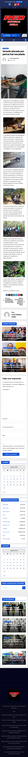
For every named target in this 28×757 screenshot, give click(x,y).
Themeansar (14, 708)
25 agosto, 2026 (9, 611)
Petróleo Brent (6, 521)
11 (7, 479)
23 (23, 482)
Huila (11, 363)
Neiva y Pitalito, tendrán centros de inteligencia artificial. (13, 367)
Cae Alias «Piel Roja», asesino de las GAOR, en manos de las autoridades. (14, 726)
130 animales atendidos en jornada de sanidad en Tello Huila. (14, 715)
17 (4, 482)
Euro (4, 515)
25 (7, 485)
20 (14, 482)
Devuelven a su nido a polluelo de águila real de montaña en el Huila (13, 641)
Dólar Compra (6, 511)
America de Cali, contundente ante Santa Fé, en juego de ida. (14, 721)
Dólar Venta (5, 508)
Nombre (5, 418)
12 (10, 479)
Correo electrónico (8, 427)
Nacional (12, 332)
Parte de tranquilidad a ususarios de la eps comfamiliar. (9, 300)
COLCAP (5, 518)
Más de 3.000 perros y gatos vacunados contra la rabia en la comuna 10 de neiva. (14, 742)
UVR (4, 535)
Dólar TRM (5, 504)
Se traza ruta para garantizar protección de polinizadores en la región (14, 752)
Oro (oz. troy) (6, 532)
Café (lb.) (5, 528)
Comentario (6, 389)
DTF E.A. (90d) (6, 538)
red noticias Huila (14, 58)
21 (17, 482)
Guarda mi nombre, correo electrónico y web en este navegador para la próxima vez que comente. (14, 448)
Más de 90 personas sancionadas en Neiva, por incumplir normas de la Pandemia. (14, 747)
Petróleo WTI (6, 525)
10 (4, 479)
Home (14, 711)
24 (4, 485)
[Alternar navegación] (13, 40)
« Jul (4, 492)
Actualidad (5, 48)
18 (7, 482)
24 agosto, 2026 (9, 627)
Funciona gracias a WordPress (10, 706)
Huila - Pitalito (7, 621)
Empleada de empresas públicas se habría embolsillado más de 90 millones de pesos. (14, 736)
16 (23, 479)
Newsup (22, 706)
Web (4, 435)
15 (20, 479)
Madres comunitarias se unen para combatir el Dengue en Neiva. (18, 302)
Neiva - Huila (6, 605)
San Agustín (6, 637)
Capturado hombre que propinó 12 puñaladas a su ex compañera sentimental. (14, 731)
